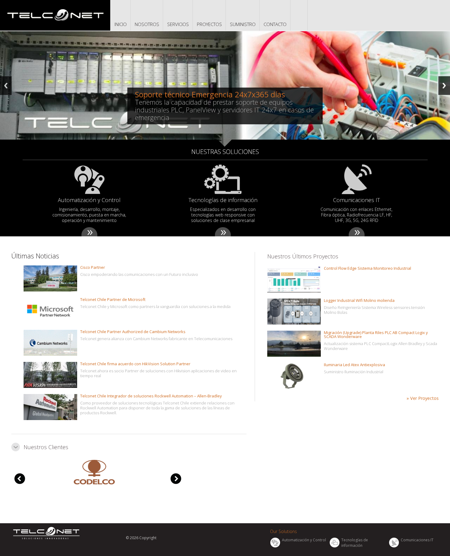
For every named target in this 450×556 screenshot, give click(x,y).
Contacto (275, 24)
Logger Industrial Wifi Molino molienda (359, 300)
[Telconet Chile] (55, 14)
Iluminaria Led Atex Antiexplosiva (354, 364)
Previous (6, 85)
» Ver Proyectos (423, 398)
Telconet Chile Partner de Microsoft (112, 299)
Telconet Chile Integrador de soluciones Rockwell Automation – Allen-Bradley (151, 396)
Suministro (243, 24)
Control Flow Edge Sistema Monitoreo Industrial (367, 268)
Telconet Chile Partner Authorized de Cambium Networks (133, 331)
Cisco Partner (92, 267)
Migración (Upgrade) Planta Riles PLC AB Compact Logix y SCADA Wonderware (376, 334)
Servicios (178, 24)
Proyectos (209, 24)
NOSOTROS (147, 24)
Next (444, 85)
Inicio (120, 24)
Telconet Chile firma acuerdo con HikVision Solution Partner (135, 363)
